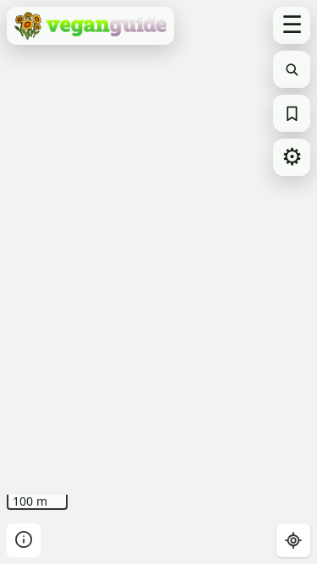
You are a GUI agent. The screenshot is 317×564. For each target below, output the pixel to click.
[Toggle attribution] (24, 540)
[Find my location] (293, 540)
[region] (158, 282)
